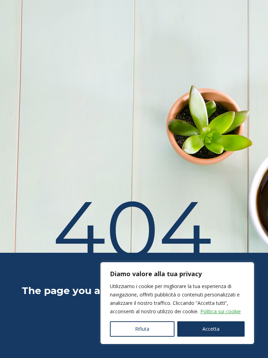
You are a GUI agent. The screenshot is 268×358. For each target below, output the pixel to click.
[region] (177, 303)
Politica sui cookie (220, 311)
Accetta (210, 328)
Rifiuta (142, 328)
